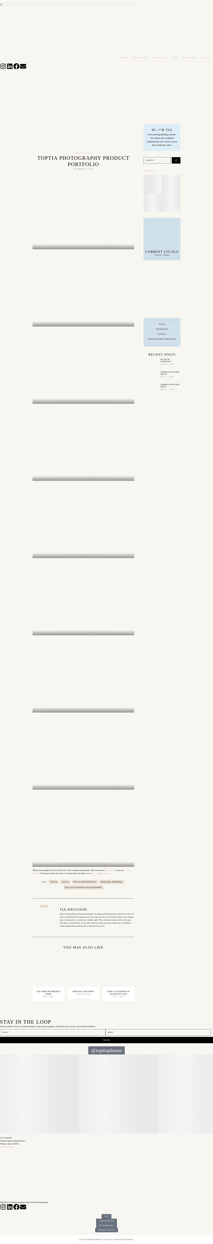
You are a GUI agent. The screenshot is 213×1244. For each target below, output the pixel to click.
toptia (53, 882)
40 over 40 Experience (165, 360)
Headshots (162, 329)
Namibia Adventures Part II (170, 386)
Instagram (106, 873)
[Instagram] (3, 66)
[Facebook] (16, 66)
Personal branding (112, 882)
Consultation (159, 58)
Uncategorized (84, 153)
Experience (139, 58)
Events (162, 334)
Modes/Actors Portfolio (162, 339)
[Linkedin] (10, 66)
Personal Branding (83, 991)
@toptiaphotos (149, 171)
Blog (174, 58)
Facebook (95, 873)
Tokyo (65, 882)
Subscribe (106, 1040)
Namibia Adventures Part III (170, 373)
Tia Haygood (73, 909)
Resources (188, 58)
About (122, 58)
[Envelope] (23, 66)
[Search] (176, 160)
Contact (206, 58)
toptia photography (84, 882)
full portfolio (110, 870)
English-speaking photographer (83, 887)
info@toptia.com (6, 1147)
